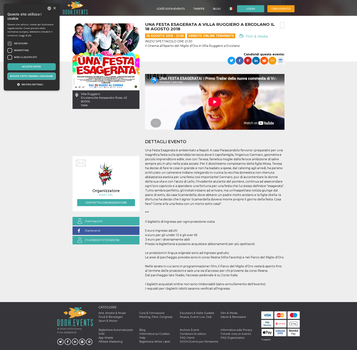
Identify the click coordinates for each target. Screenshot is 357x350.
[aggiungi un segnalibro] (282, 25)
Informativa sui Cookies (154, 334)
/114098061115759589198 (102, 240)
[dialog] (32, 47)
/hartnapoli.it (93, 221)
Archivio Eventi (189, 330)
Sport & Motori (108, 320)
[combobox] (49, 8)
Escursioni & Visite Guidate (197, 313)
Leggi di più (25, 35)
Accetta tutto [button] (31, 66)
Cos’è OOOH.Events (171, 8)
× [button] (54, 8)
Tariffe (198, 8)
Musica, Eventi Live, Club (196, 317)
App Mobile (106, 337)
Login (250, 8)
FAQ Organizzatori (233, 337)
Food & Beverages (111, 317)
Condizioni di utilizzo (193, 334)
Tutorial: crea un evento (236, 334)
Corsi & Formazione (152, 313)
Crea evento (281, 8)
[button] (31, 84)
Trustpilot (266, 339)
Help (142, 337)
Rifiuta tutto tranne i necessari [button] (31, 76)
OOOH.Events (73, 328)
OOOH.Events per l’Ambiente (199, 341)
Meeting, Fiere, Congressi (155, 317)
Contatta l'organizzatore (106, 202)
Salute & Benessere (233, 317)
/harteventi (92, 230)
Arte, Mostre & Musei (112, 313)
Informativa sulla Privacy (236, 330)
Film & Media (256, 36)
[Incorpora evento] (272, 60)
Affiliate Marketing (111, 341)
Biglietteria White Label (154, 341)
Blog (217, 8)
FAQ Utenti (187, 337)
